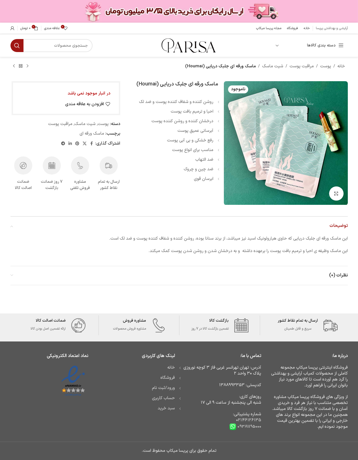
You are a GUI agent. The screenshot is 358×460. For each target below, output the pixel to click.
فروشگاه (167, 378)
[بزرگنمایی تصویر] (336, 193)
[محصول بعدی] (13, 66)
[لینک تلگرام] (63, 144)
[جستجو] (16, 45)
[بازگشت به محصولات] (20, 66)
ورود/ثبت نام (163, 388)
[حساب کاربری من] (12, 28)
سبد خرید (166, 408)
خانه (341, 66)
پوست (325, 66)
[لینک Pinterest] (77, 144)
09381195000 (248, 427)
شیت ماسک (272, 66)
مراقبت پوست (302, 66)
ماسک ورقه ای (92, 133)
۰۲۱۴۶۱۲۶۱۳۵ (248, 420)
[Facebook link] (91, 144)
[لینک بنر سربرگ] (179, 11)
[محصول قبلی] (27, 66)
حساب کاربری (163, 398)
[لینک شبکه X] (84, 144)
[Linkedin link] (70, 144)
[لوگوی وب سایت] (188, 45)
